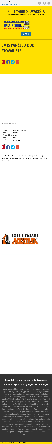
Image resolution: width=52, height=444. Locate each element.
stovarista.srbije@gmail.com (11, 4)
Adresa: (4, 130)
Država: (4, 137)
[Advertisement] (26, 98)
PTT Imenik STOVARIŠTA (26, 11)
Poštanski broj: (7, 135)
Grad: (4, 132)
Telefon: (5, 140)
